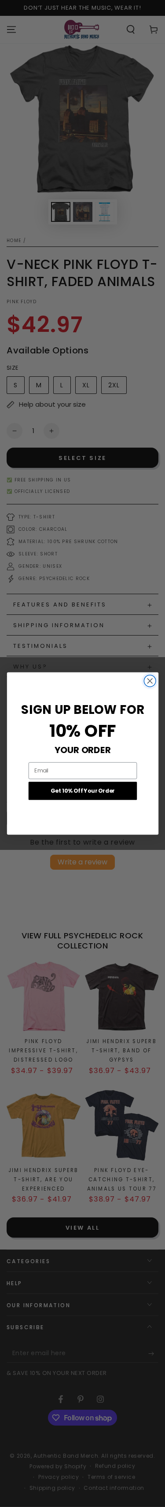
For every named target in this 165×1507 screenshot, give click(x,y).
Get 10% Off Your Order (82, 791)
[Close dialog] (150, 681)
